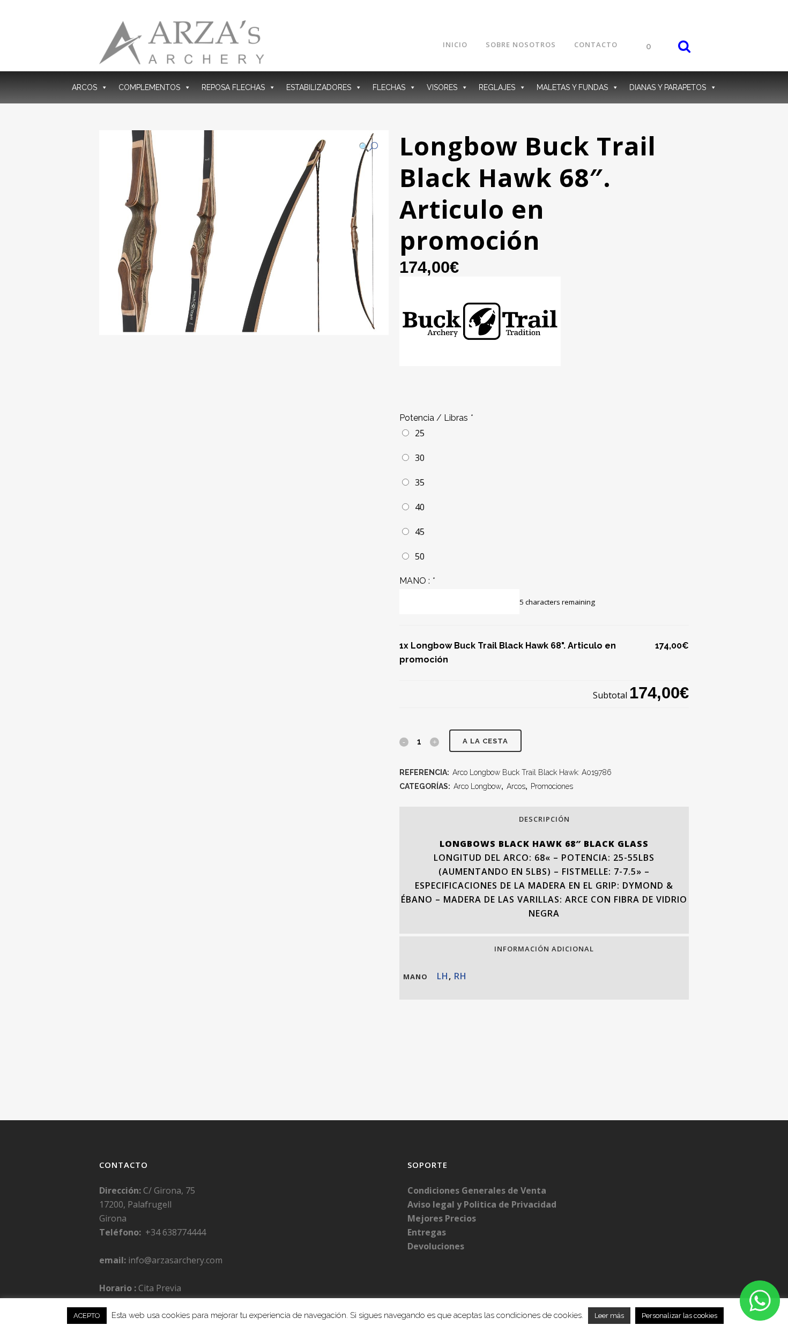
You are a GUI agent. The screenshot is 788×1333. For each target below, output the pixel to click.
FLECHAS (389, 87)
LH (443, 976)
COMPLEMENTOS (149, 87)
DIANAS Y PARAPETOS (667, 87)
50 (418, 556)
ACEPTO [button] (86, 1316)
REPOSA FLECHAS (233, 87)
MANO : (417, 581)
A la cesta (485, 741)
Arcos (516, 786)
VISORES (442, 87)
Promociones (552, 786)
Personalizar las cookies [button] (679, 1316)
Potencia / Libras (436, 418)
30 (418, 458)
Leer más (609, 1316)
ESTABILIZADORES (318, 87)
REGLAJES (497, 87)
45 (418, 532)
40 (418, 507)
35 (418, 482)
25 (418, 433)
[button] (368, 146)
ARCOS (84, 87)
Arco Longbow (477, 786)
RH (460, 976)
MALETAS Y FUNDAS (572, 87)
